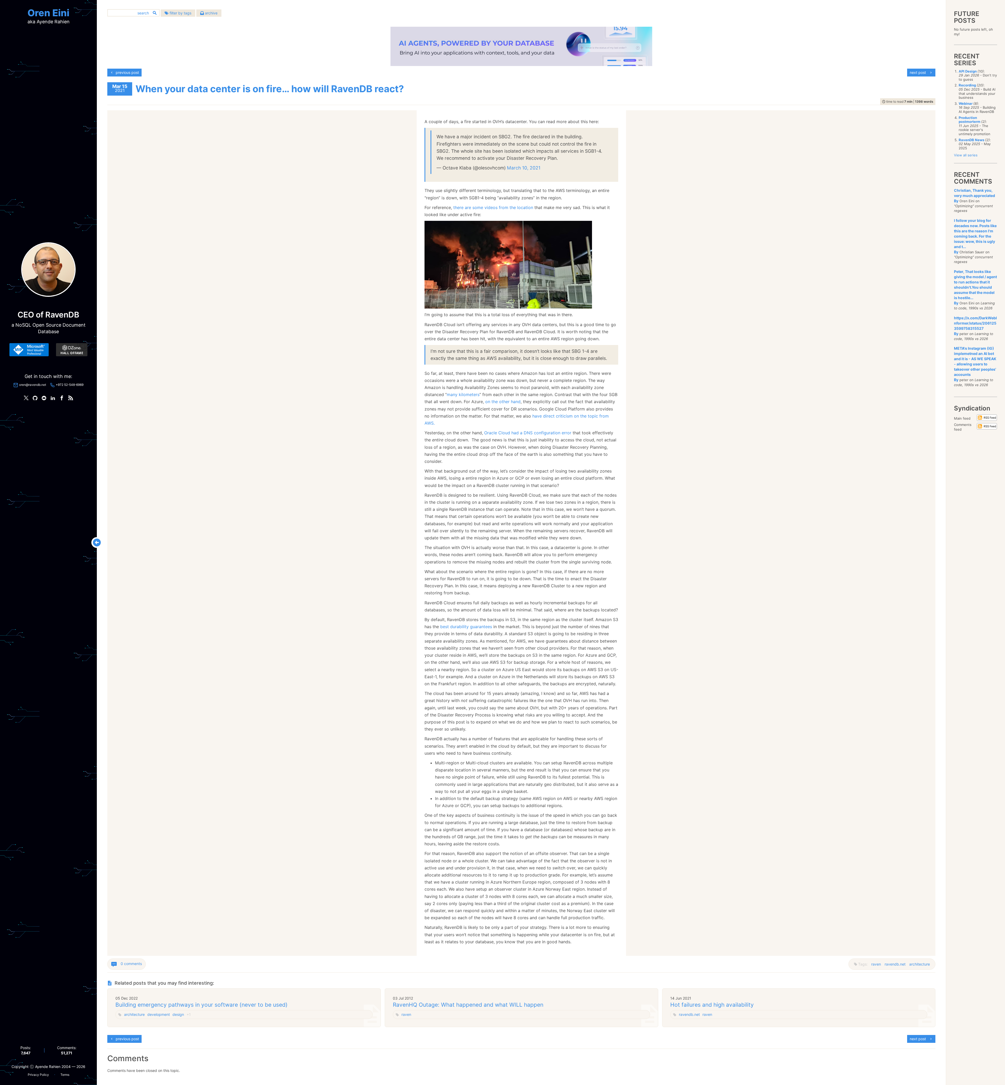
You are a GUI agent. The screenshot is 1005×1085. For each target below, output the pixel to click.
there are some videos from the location (493, 207)
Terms (64, 1075)
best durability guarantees (466, 626)
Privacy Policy (38, 1075)
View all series (966, 155)
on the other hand (503, 401)
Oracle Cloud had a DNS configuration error (527, 432)
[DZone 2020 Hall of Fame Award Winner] (71, 349)
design (178, 1014)
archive (210, 13)
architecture (919, 964)
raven (876, 964)
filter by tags (180, 13)
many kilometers (463, 394)
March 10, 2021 (523, 168)
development (158, 1014)
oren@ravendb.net (32, 385)
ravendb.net (895, 964)
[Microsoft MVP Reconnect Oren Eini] (29, 349)
